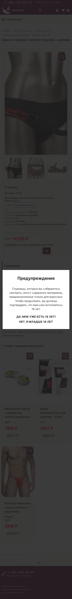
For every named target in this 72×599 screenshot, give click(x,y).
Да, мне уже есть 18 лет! (36, 316)
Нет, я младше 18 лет (36, 321)
